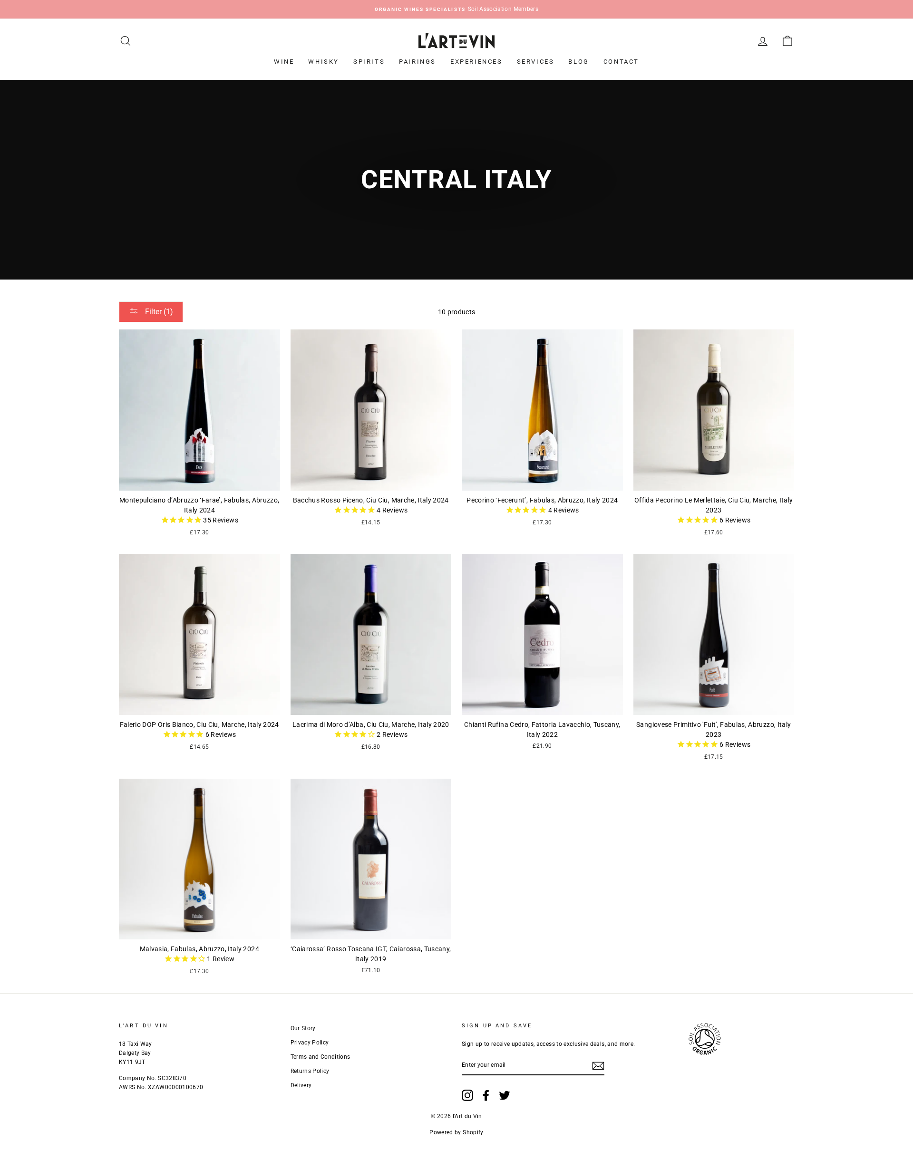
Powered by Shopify (456, 1132)
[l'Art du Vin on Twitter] (504, 1095)
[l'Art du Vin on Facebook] (486, 1095)
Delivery (301, 1085)
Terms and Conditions (320, 1056)
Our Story (303, 1028)
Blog (578, 61)
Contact (621, 61)
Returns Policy (310, 1071)
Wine (284, 61)
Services (535, 61)
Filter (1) (158, 311)
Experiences (476, 61)
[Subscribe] (598, 1065)
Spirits (369, 61)
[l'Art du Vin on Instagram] (467, 1095)
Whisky (323, 61)
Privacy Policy (310, 1042)
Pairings (417, 61)
